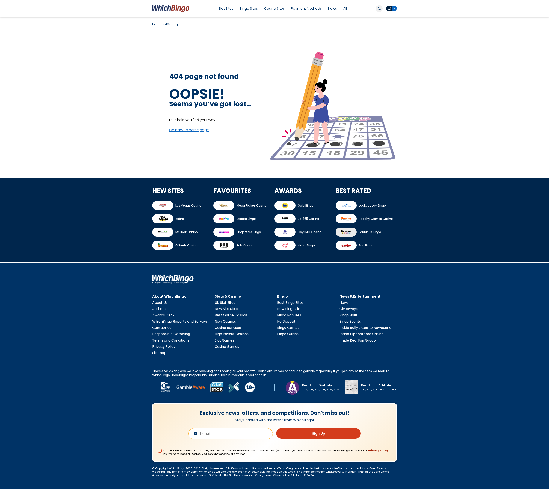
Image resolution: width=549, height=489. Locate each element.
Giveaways (348, 308)
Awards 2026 (163, 315)
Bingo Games (288, 327)
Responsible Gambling (171, 333)
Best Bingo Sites (290, 302)
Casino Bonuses (228, 327)
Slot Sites (226, 8)
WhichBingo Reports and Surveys (180, 321)
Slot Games (224, 340)
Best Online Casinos (231, 315)
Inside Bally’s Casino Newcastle (365, 327)
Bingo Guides (288, 333)
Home (156, 24)
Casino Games (227, 346)
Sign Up (318, 433)
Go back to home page (189, 130)
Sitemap (159, 352)
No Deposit (286, 321)
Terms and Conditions (170, 340)
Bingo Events (350, 321)
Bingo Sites (249, 8)
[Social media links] (391, 8)
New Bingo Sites (290, 308)
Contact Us (161, 327)
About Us (159, 302)
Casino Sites (274, 8)
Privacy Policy (163, 346)
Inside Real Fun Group (357, 340)
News (332, 8)
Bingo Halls (348, 315)
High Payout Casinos (232, 333)
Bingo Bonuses (289, 315)
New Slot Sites (226, 308)
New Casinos (225, 321)
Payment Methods (306, 8)
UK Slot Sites (225, 302)
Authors (159, 308)
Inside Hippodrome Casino (361, 333)
